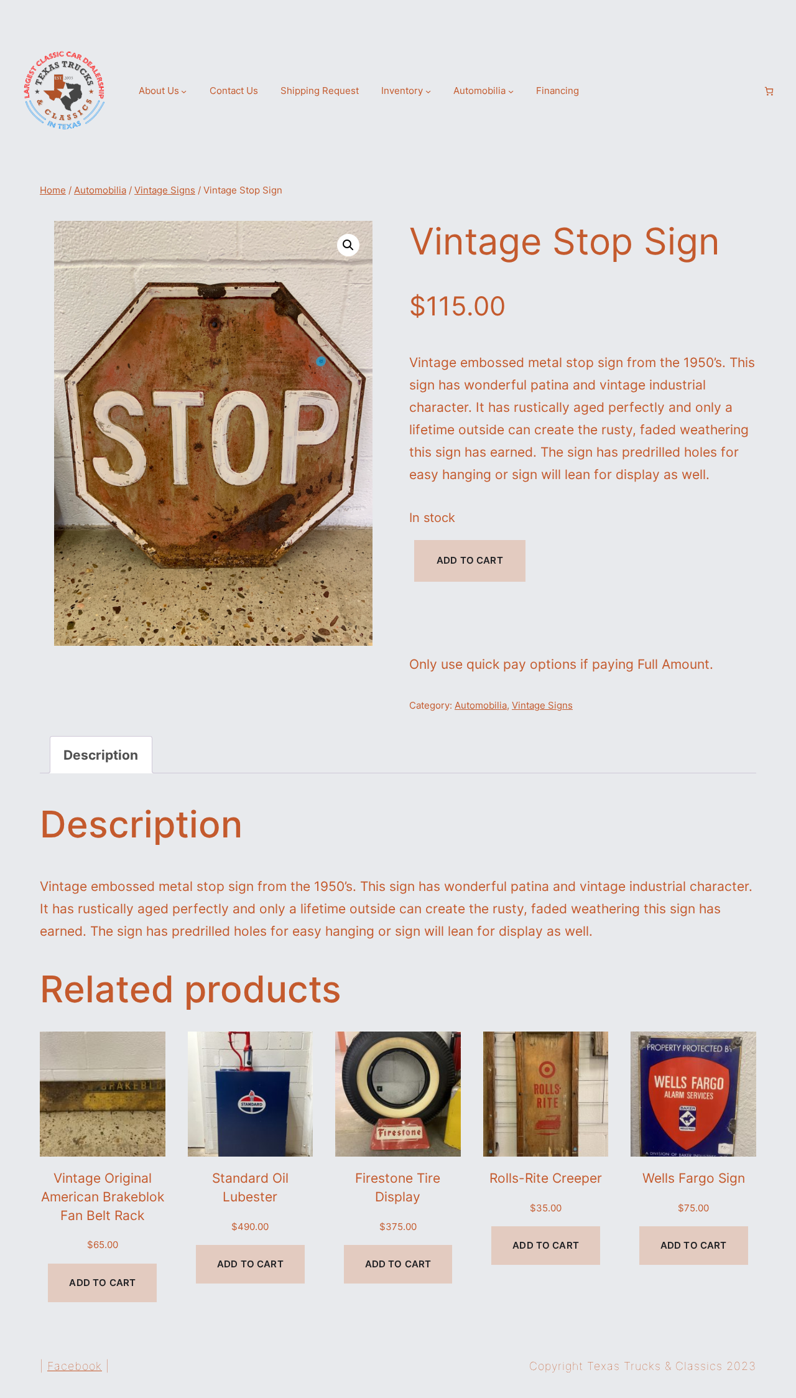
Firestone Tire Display (397, 1187)
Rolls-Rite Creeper (545, 1178)
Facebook (74, 1365)
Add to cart (470, 560)
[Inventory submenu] (428, 91)
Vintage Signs (164, 190)
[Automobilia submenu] (511, 91)
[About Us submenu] (184, 91)
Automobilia (100, 190)
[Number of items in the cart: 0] (769, 91)
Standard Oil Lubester (250, 1187)
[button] (348, 245)
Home (53, 190)
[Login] (748, 91)
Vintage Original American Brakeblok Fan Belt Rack (102, 1196)
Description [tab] (100, 755)
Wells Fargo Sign (693, 1178)
